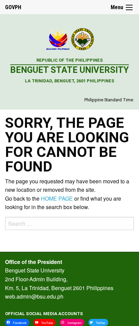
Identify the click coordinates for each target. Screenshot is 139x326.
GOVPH (13, 7)
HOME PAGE (57, 198)
